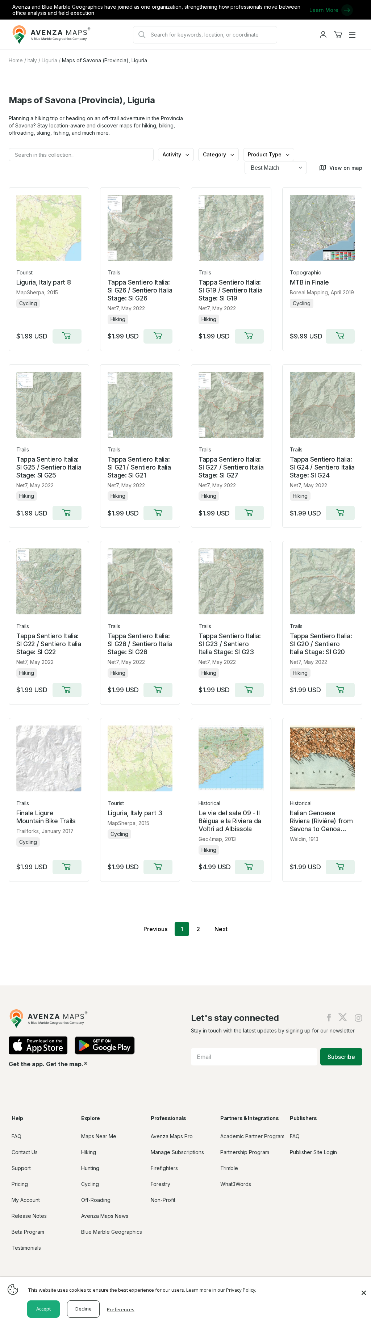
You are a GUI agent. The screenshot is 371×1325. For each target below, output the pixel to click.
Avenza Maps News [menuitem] (104, 1216)
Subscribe (341, 1056)
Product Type (265, 154)
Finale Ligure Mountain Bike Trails (46, 817)
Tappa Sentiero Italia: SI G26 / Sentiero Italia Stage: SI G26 (140, 290)
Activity (173, 154)
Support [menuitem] (21, 1168)
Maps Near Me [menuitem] (98, 1136)
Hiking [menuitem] (88, 1152)
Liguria (49, 60)
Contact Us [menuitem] (25, 1152)
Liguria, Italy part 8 (43, 282)
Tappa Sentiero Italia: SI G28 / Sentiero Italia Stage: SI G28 (140, 644)
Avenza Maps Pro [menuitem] (172, 1136)
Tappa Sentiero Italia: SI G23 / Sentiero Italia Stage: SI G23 (230, 644)
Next (221, 929)
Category (215, 154)
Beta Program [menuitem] (28, 1232)
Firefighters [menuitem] (164, 1168)
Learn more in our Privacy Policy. (221, 1290)
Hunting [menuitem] (90, 1168)
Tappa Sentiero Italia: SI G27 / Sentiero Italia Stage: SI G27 (231, 467)
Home (16, 60)
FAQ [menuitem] (16, 1136)
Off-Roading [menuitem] (96, 1200)
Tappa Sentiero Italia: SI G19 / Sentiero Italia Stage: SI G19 (230, 290)
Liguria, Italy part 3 (135, 813)
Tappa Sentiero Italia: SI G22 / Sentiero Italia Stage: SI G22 (48, 644)
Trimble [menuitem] (229, 1168)
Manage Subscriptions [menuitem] (177, 1152)
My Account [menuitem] (26, 1200)
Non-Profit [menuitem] (163, 1200)
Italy (32, 60)
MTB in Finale (309, 282)
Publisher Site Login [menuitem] (313, 1152)
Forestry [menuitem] (160, 1184)
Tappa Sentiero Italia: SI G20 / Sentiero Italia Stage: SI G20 (321, 644)
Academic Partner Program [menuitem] (252, 1136)
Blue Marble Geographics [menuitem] (111, 1232)
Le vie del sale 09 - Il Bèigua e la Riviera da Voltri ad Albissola (230, 821)
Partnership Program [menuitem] (244, 1152)
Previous (155, 929)
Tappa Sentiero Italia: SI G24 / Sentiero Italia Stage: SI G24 (322, 467)
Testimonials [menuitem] (26, 1248)
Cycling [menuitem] (90, 1184)
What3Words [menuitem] (235, 1184)
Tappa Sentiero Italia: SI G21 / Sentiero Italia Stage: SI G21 (139, 467)
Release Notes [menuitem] (29, 1216)
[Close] (363, 1289)
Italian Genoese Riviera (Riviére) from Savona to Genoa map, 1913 (321, 821)
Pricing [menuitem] (20, 1184)
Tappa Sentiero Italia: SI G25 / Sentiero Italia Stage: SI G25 (48, 467)
